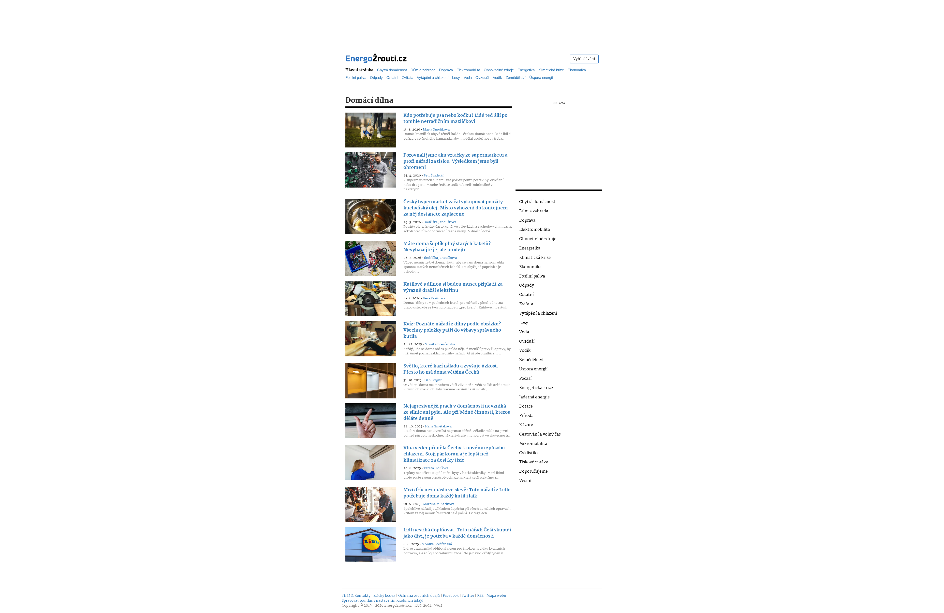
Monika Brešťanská (440, 344)
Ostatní (526, 295)
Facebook (451, 596)
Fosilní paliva (532, 276)
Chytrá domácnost (537, 202)
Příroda (526, 415)
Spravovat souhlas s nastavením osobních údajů (382, 601)
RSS (480, 596)
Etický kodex (384, 596)
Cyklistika (529, 453)
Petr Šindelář (434, 175)
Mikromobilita (533, 443)
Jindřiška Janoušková (440, 222)
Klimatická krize (535, 257)
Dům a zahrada (533, 211)
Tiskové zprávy (533, 462)
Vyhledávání (584, 59)
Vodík (525, 350)
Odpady (526, 285)
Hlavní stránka (359, 70)
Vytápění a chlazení (538, 313)
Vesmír (526, 481)
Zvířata (526, 304)
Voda (524, 332)
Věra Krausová (434, 298)
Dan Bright (433, 380)
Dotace (526, 406)
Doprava (527, 220)
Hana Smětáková (438, 426)
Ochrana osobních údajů (419, 596)
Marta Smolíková (436, 129)
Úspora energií (533, 369)
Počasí (525, 378)
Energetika (529, 248)
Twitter (468, 596)
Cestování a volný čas (540, 434)
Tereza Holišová (436, 468)
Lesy (523, 323)
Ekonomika (530, 267)
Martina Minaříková (439, 504)
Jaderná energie (534, 397)
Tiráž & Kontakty (356, 596)
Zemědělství (531, 360)
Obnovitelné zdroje (537, 239)
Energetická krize (536, 388)
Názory (526, 425)
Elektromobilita (534, 229)
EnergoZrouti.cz (398, 606)
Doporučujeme (533, 471)
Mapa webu (496, 596)
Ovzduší (526, 341)
